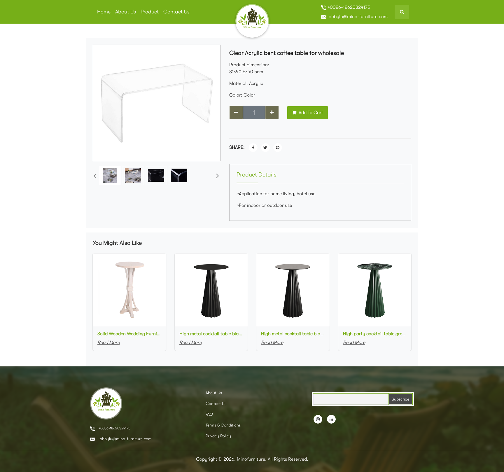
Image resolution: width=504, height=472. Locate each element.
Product (150, 12)
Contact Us (176, 12)
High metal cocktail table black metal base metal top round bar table (211, 333)
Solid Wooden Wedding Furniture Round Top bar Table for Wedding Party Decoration (129, 333)
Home (104, 12)
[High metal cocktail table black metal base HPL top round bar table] (293, 289)
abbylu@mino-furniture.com (358, 16)
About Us (125, 12)
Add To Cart (310, 112)
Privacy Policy (218, 435)
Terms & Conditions (223, 425)
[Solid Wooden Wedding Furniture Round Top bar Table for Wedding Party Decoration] (129, 289)
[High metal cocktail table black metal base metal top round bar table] (211, 289)
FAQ (209, 414)
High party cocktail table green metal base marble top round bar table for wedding (375, 333)
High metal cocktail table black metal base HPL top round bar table (293, 333)
